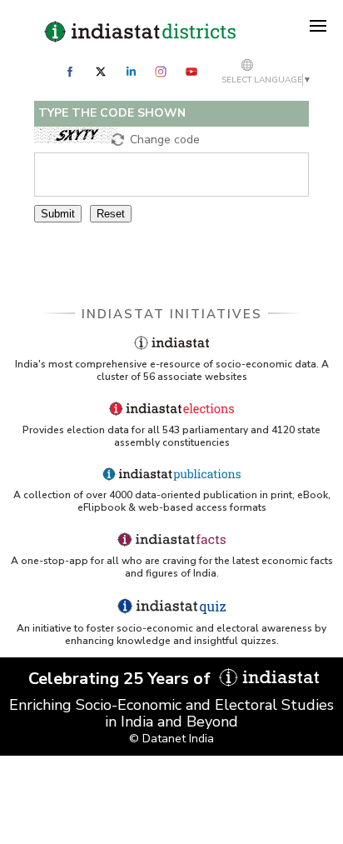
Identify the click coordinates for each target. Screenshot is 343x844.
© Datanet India (171, 739)
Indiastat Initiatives (172, 314)
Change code (165, 139)
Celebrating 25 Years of (121, 678)
